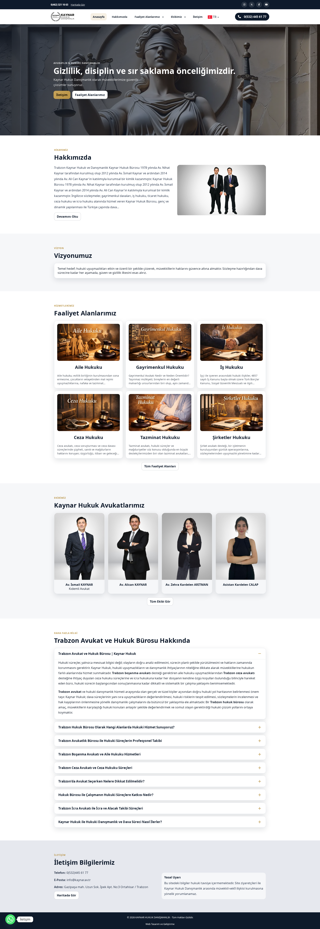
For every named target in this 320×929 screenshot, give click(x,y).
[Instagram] (244, 4)
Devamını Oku (67, 217)
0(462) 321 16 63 (59, 4)
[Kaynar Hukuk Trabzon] (62, 16)
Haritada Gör (78, 4)
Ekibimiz (176, 17)
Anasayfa (98, 17)
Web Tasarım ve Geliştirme (160, 924)
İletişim (198, 17)
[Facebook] (259, 4)
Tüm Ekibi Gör (160, 601)
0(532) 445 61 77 (255, 17)
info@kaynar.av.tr (79, 880)
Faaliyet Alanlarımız (147, 17)
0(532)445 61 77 (77, 873)
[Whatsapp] (10, 919)
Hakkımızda (119, 17)
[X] (251, 4)
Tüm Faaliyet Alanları (160, 466)
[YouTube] (266, 4)
